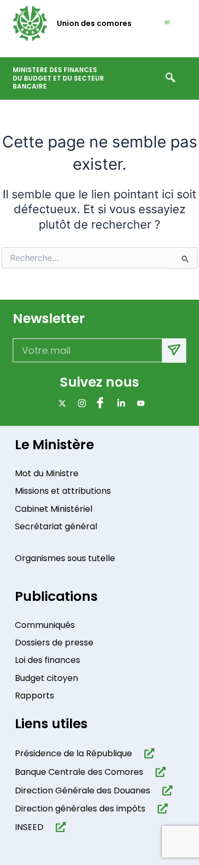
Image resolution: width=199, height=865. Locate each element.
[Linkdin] (119, 403)
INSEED (29, 827)
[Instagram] (80, 403)
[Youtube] (139, 403)
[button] (170, 78)
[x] (60, 403)
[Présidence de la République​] (147, 753)
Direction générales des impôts (80, 808)
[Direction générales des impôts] (160, 808)
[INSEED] (58, 827)
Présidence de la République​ (73, 753)
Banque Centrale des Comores (79, 772)
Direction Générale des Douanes (82, 790)
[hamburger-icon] (167, 23)
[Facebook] (99, 403)
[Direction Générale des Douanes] (165, 790)
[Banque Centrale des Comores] (158, 772)
